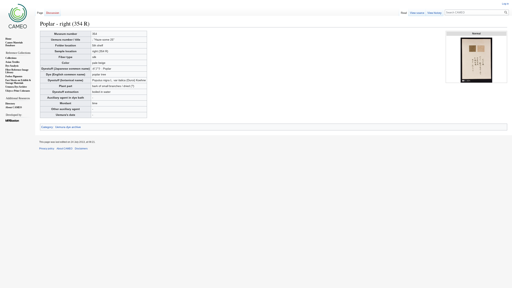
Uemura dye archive (68, 127)
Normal (476, 33)
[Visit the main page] (18, 16)
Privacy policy (46, 148)
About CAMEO (64, 148)
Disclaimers (81, 148)
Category (47, 127)
